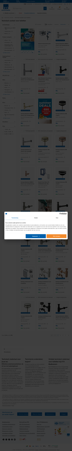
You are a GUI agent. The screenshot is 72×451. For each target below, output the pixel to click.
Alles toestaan (56, 236)
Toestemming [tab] (15, 217)
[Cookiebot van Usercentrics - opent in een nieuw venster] (60, 214)
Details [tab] (36, 217)
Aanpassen (35, 236)
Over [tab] (57, 217)
